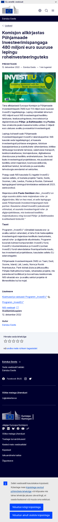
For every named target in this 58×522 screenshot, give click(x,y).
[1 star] (6, 341)
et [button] (40, 11)
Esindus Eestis (9, 325)
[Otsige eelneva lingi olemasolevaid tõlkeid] (48, 297)
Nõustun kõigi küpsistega (26, 507)
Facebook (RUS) (14, 379)
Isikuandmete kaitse (11, 455)
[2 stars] (8, 341)
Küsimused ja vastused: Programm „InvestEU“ (24, 296)
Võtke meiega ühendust (13, 433)
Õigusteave (7, 460)
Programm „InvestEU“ (13, 302)
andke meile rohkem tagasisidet (22, 348)
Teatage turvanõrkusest (13, 439)
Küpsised (6, 450)
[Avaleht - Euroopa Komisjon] (10, 9)
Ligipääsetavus (9, 398)
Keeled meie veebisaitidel (14, 444)
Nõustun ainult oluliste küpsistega (31, 515)
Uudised (8, 25)
